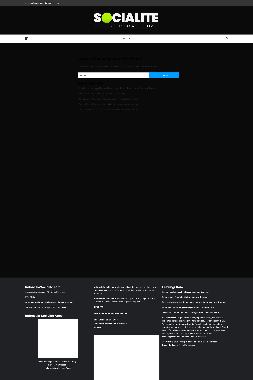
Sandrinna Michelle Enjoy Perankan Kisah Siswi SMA (102, 93)
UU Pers (97, 327)
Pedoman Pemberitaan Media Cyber (111, 313)
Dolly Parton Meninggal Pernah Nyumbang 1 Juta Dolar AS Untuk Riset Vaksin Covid (117, 88)
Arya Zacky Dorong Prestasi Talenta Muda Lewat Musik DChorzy (107, 109)
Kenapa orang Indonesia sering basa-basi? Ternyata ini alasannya (108, 98)
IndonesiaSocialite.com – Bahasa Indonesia (42, 3)
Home (126, 38)
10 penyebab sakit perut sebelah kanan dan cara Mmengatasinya (108, 104)
